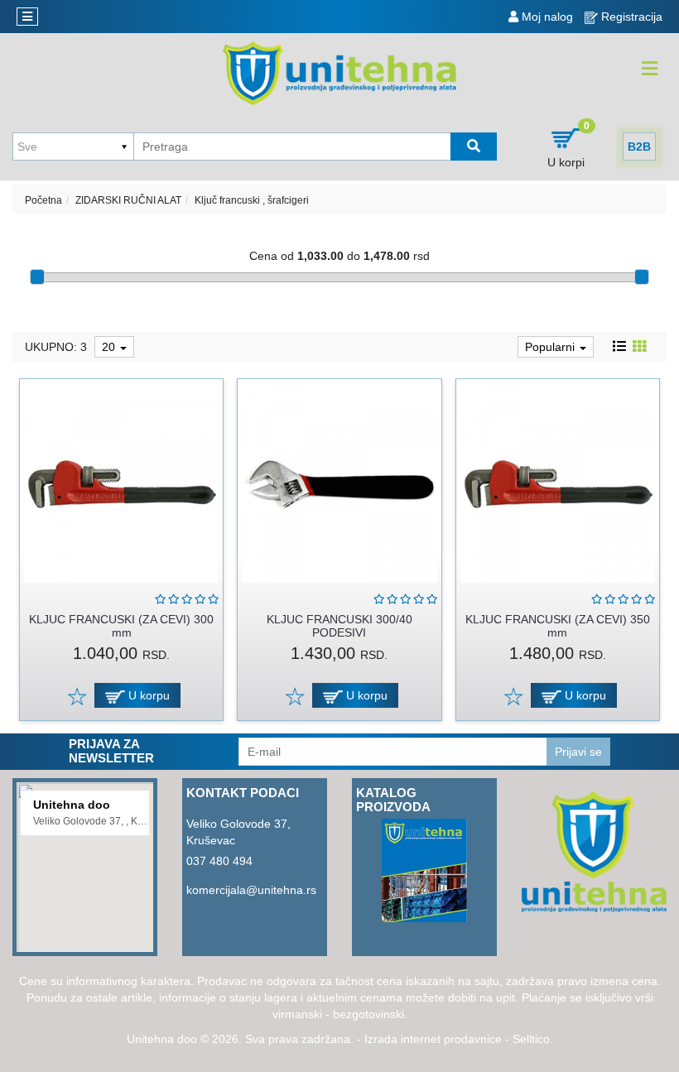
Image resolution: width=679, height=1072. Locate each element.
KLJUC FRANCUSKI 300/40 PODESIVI (339, 625)
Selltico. (533, 1039)
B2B (639, 146)
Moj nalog (545, 16)
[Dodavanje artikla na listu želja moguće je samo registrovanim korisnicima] (76, 695)
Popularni (551, 346)
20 (110, 346)
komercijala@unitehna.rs (251, 890)
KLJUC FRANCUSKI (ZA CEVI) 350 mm (557, 625)
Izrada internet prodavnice (433, 1039)
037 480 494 (219, 861)
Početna (43, 200)
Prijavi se (578, 751)
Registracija (630, 16)
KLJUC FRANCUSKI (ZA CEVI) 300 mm (121, 625)
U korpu (147, 695)
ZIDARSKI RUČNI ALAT (128, 200)
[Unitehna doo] (339, 73)
